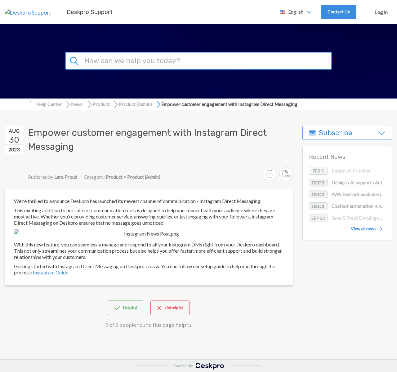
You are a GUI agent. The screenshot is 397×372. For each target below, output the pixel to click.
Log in (381, 12)
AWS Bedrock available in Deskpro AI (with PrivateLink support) (352, 194)
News (77, 104)
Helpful (130, 307)
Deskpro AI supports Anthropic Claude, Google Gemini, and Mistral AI (352, 183)
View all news (364, 229)
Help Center (49, 104)
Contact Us (339, 11)
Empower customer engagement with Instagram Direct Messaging (229, 104)
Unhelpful (174, 307)
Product (101, 104)
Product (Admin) (135, 104)
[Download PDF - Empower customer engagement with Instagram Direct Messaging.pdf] (286, 174)
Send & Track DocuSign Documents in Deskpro (351, 218)
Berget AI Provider (342, 171)
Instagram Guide (50, 272)
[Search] (75, 60)
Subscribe (335, 133)
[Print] (269, 174)
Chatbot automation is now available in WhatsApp (352, 206)
